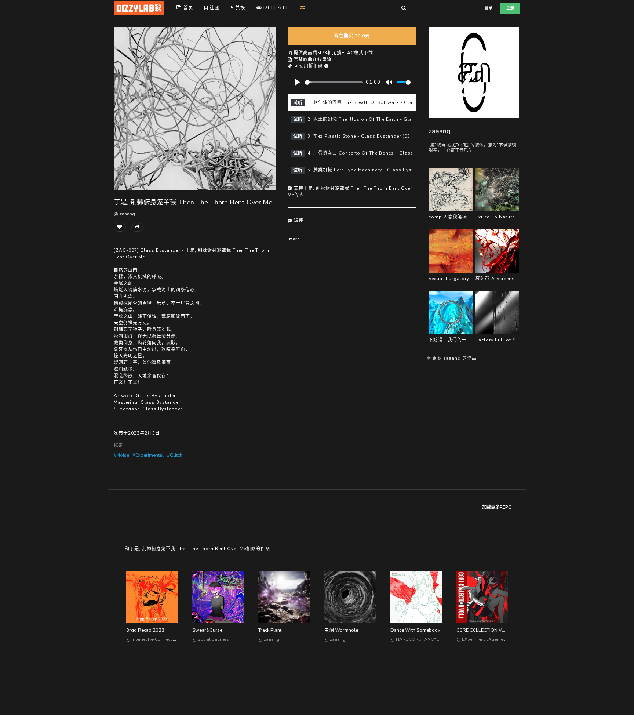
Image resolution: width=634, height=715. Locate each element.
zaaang (440, 130)
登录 (489, 8)
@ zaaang (124, 214)
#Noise (121, 455)
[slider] (334, 82)
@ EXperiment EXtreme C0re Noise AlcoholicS (503, 639)
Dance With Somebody (415, 630)
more (294, 239)
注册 (510, 8)
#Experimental (148, 455)
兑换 (239, 7)
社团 (214, 7)
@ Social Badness (210, 639)
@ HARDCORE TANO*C (414, 639)
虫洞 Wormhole (341, 630)
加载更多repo (497, 507)
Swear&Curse (207, 630)
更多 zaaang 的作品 (454, 358)
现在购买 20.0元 (352, 36)
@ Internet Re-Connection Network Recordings (173, 639)
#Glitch (174, 455)
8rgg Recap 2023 (145, 630)
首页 (187, 7)
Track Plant (269, 630)
